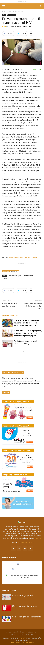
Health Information (28, 642)
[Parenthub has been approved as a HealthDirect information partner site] (22, 564)
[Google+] (19, 549)
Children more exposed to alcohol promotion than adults (33, 306)
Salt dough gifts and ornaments (26, 617)
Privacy (21, 634)
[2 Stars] (4, 26)
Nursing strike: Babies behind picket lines (9, 305)
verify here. (24, 579)
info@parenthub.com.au (26, 543)
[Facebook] (13, 549)
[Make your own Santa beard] (6, 608)
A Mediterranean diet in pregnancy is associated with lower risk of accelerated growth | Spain (28, 333)
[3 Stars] (5, 26)
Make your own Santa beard (25, 606)
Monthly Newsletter (13, 372)
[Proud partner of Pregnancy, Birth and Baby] (22, 570)
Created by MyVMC (15, 642)
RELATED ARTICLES (10, 316)
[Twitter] (31, 549)
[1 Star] (2, 26)
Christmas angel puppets (23, 595)
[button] (41, 6)
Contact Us (14, 634)
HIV (20, 275)
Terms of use (29, 634)
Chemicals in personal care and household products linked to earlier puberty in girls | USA (26, 322)
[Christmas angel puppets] (6, 597)
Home (4, 11)
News (9, 11)
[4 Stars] (6, 26)
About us (38, 538)
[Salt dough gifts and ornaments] (6, 619)
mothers (5, 278)
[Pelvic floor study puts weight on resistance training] (7, 343)
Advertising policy (31, 632)
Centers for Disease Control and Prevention (23, 258)
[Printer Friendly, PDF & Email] (36, 69)
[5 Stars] (8, 26)
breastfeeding (13, 275)
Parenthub (22, 638)
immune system (28, 275)
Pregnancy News (18, 11)
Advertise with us (18, 632)
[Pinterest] (25, 549)
